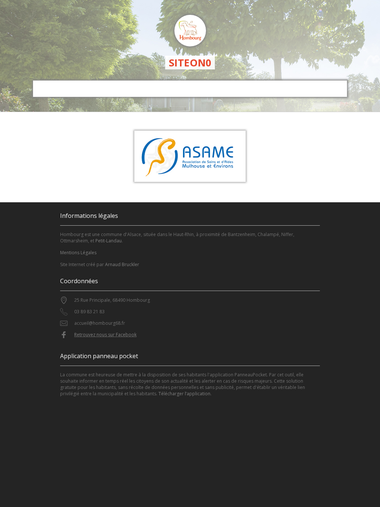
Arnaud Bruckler (122, 264)
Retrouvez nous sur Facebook (105, 334)
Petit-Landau (108, 241)
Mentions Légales (78, 252)
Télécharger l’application (184, 393)
